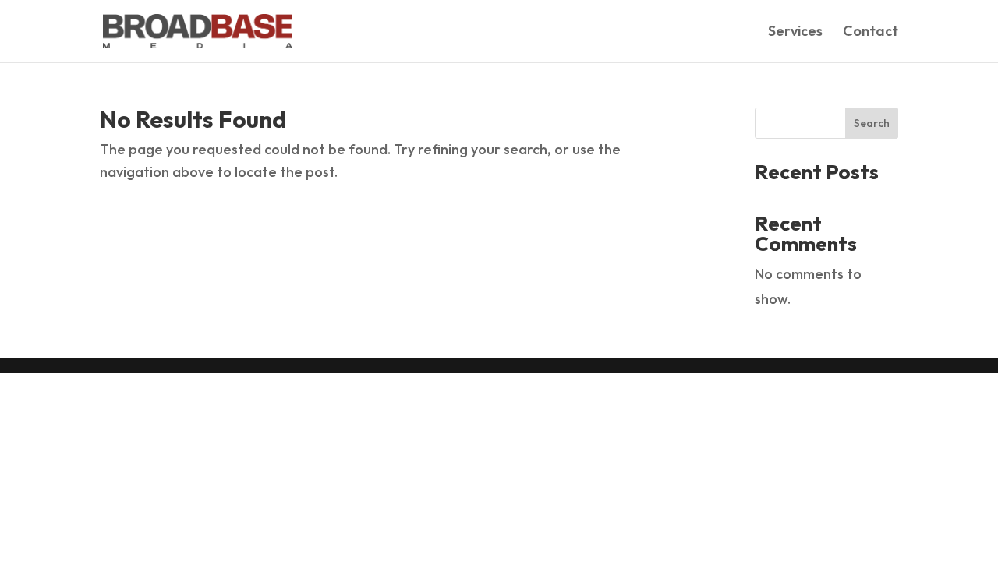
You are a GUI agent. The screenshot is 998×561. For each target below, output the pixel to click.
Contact (870, 33)
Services (795, 33)
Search (872, 123)
